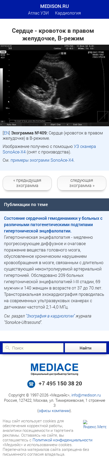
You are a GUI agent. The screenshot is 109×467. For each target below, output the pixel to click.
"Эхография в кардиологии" (50, 316)
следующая (81, 182)
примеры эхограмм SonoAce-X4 (42, 160)
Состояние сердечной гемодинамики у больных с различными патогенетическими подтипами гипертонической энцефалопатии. (53, 224)
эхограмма (27, 182)
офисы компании (54, 410)
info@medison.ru (86, 395)
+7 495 (60, 383)
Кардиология (68, 13)
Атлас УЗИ (38, 13)
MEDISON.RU (54, 6)
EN (6, 133)
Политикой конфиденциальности (62, 439)
